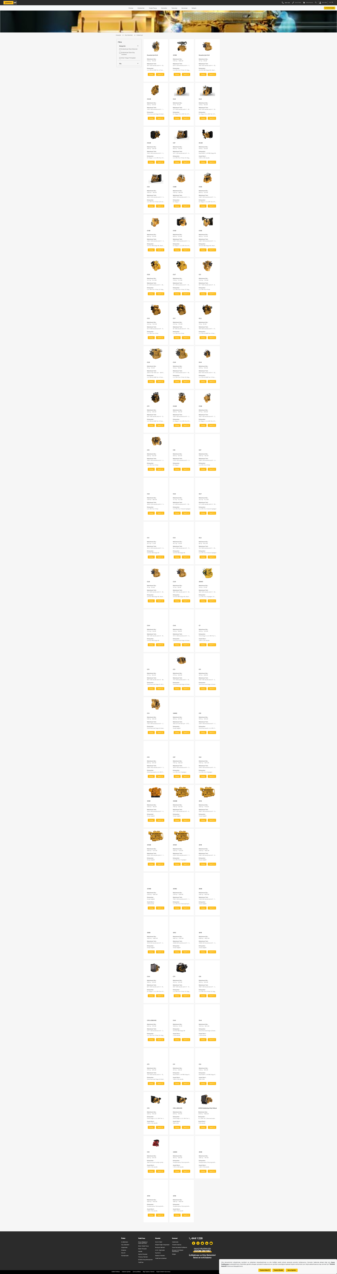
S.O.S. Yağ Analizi (160, 1250)
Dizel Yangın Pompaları (128, 58)
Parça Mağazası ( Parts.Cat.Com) (143, 1242)
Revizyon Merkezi (160, 1247)
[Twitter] (202, 1243)
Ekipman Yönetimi (160, 1255)
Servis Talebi (298, 2)
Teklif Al (160, 74)
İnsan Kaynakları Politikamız (179, 1247)
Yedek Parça (153, 8)
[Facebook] (193, 1243)
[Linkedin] (206, 1243)
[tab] (129, 42)
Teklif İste (140, 1262)
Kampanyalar (124, 1255)
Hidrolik (140, 1251)
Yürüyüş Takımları (143, 1257)
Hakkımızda (175, 1242)
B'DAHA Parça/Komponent (145, 1259)
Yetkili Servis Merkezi (160, 1258)
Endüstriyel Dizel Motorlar (129, 49)
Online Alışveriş (309, 2)
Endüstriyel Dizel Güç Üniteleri (128, 53)
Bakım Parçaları (142, 1248)
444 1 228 (197, 1238)
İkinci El (123, 1253)
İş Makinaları (124, 1242)
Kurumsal (184, 8)
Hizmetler (164, 8)
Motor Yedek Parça (143, 1246)
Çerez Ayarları (292, 1270)
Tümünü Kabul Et (265, 1270)
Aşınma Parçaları (142, 1254)
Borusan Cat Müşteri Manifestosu (177, 1250)
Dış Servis (158, 1253)
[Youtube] (211, 1243)
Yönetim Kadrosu (176, 1244)
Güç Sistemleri (129, 35)
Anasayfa (118, 35)
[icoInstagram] (198, 1243)
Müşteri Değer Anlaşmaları (162, 1244)
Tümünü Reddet (278, 1270)
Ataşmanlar (124, 1247)
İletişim (174, 1254)
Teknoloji (174, 8)
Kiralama (123, 1250)
